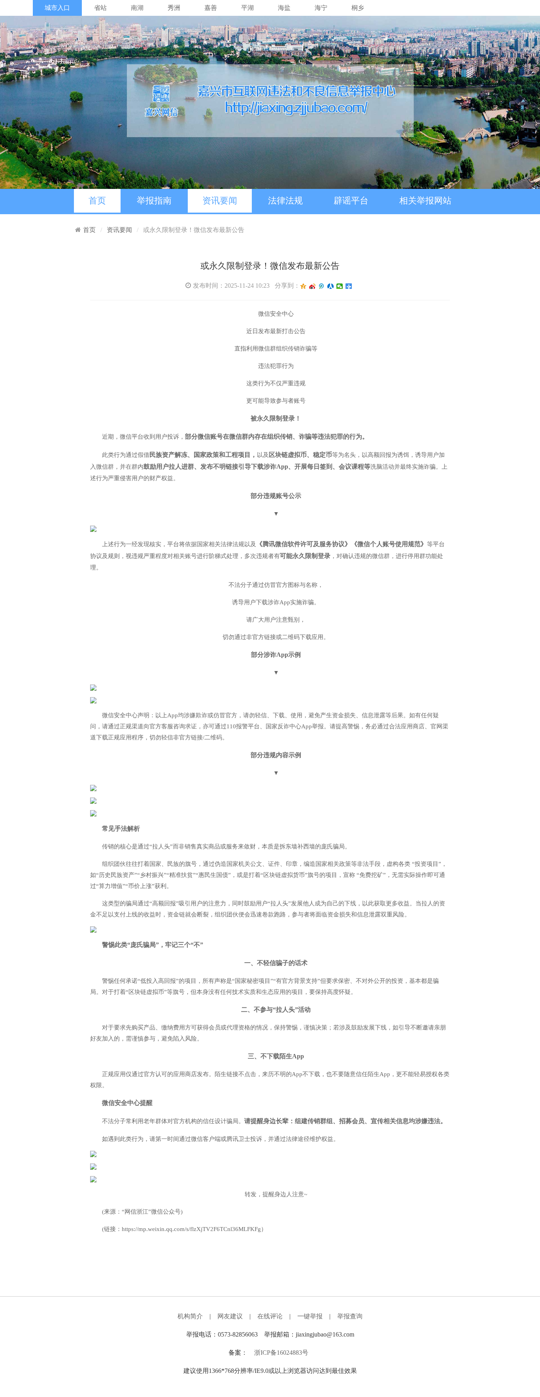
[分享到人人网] (330, 286)
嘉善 (210, 7)
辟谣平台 (351, 200)
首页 (97, 200)
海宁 (321, 7)
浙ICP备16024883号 (281, 1352)
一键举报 (310, 1316)
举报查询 (350, 1316)
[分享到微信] (339, 286)
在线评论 (270, 1316)
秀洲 (174, 7)
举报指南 (154, 200)
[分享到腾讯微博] (321, 286)
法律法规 (285, 200)
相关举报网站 (425, 200)
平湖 (247, 7)
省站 (100, 7)
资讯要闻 (219, 200)
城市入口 (57, 7)
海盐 (284, 7)
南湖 (137, 7)
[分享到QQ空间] (303, 286)
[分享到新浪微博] (312, 286)
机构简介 (190, 1316)
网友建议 (230, 1316)
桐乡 (357, 7)
